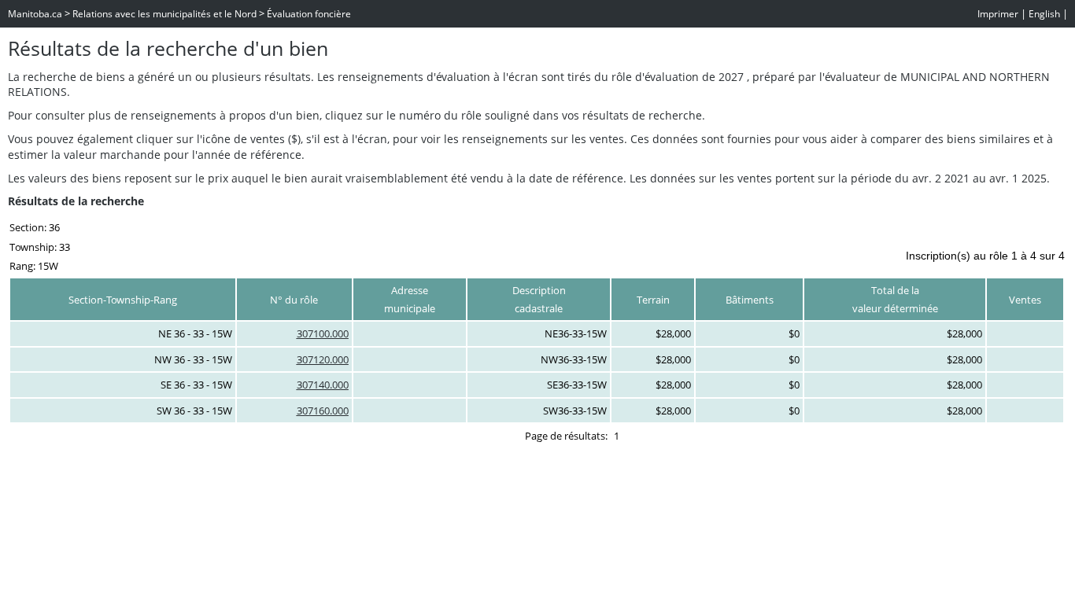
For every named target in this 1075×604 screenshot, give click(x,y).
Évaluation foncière (309, 14)
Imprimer (997, 14)
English (1044, 14)
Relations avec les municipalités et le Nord (164, 14)
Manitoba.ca (35, 14)
